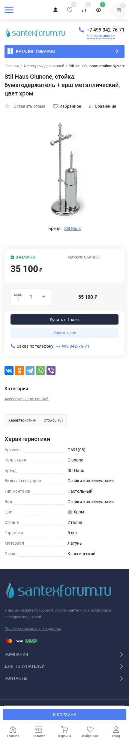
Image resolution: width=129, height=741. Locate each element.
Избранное (70, 106)
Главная (11, 66)
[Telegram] (30, 370)
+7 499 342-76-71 (105, 30)
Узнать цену (64, 333)
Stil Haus (72, 228)
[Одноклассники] (19, 370)
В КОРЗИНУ (64, 714)
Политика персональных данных (32, 629)
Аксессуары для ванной (43, 66)
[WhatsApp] (40, 370)
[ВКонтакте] (9, 370)
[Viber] (51, 370)
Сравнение (105, 106)
